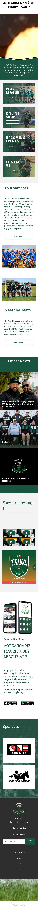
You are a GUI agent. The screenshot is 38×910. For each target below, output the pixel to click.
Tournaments (19, 869)
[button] (5, 537)
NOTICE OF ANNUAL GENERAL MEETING (16, 479)
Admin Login (20, 905)
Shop (19, 858)
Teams (19, 863)
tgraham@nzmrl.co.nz (19, 822)
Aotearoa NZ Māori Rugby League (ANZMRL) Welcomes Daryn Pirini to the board (18, 404)
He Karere (7, 442)
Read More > (19, 236)
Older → (19, 489)
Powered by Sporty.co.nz (19, 903)
